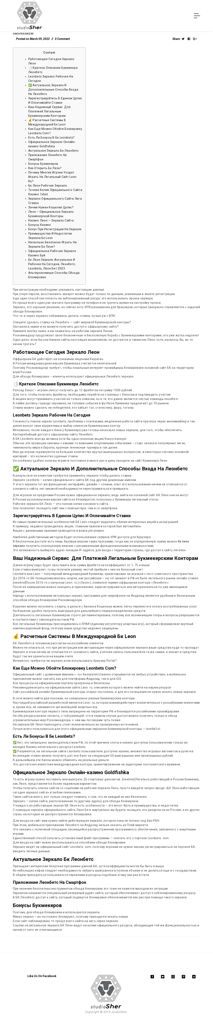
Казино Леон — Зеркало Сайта (51, 220)
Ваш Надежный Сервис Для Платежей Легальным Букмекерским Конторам (49, 111)
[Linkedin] (194, 976)
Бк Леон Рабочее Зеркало (47, 185)
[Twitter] (162, 976)
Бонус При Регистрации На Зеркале (55, 229)
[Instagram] (173, 976)
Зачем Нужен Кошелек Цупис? (51, 207)
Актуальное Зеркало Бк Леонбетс (53, 150)
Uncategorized (23, 33)
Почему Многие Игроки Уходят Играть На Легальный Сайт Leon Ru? (52, 177)
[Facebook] (152, 976)
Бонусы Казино (39, 224)
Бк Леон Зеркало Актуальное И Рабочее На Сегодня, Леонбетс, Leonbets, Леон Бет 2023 (52, 264)
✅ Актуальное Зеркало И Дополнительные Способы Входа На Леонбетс (53, 90)
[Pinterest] (183, 976)
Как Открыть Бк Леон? (45, 168)
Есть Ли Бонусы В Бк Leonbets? (51, 137)
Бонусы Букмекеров (43, 163)
